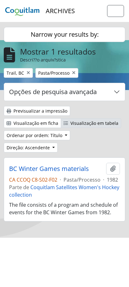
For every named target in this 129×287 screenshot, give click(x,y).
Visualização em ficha (35, 123)
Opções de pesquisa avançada (53, 92)
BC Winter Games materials (49, 169)
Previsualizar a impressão (39, 111)
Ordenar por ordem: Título (35, 135)
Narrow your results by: (65, 34)
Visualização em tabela (93, 123)
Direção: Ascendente (29, 148)
